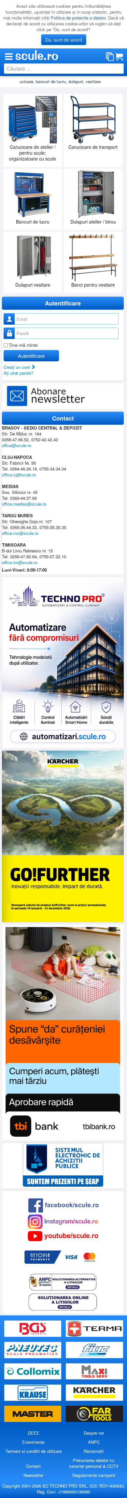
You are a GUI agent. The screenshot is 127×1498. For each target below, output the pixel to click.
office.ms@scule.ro (20, 533)
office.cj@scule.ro (19, 474)
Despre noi (94, 1433)
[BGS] (33, 1329)
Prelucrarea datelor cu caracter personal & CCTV (94, 1463)
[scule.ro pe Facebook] (63, 1205)
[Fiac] (94, 1350)
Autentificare (31, 355)
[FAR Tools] (94, 1414)
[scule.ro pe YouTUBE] (63, 1236)
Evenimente (33, 1442)
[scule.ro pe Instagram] (63, 1221)
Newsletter (33, 1475)
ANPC (94, 1442)
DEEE (33, 1433)
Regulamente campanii (93, 1475)
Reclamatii (94, 1451)
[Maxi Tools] (94, 1371)
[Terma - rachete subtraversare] (94, 1329)
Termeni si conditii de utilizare (34, 1451)
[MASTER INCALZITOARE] (33, 1414)
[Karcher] (94, 1393)
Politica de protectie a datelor (78, 18)
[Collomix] (33, 1371)
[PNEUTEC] (33, 1350)
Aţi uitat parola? (18, 373)
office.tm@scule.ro (19, 562)
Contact (33, 1466)
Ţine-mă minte (23, 345)
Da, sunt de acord (63, 39)
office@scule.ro (16, 445)
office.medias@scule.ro (24, 504)
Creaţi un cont (17, 367)
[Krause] (33, 1393)
